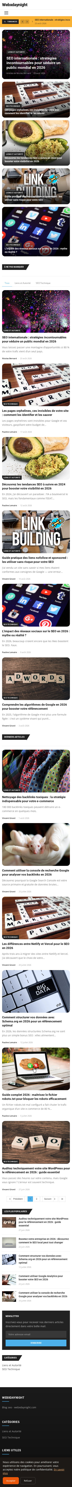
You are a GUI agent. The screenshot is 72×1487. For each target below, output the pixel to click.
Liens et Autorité (23, 283)
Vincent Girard (8, 578)
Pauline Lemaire (9, 431)
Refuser (28, 1480)
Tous (7, 283)
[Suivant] (27, 22)
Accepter (10, 1480)
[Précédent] (22, 22)
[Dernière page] (62, 1199)
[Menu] (6, 13)
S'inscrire (36, 1343)
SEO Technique (43, 283)
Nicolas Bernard (9, 358)
